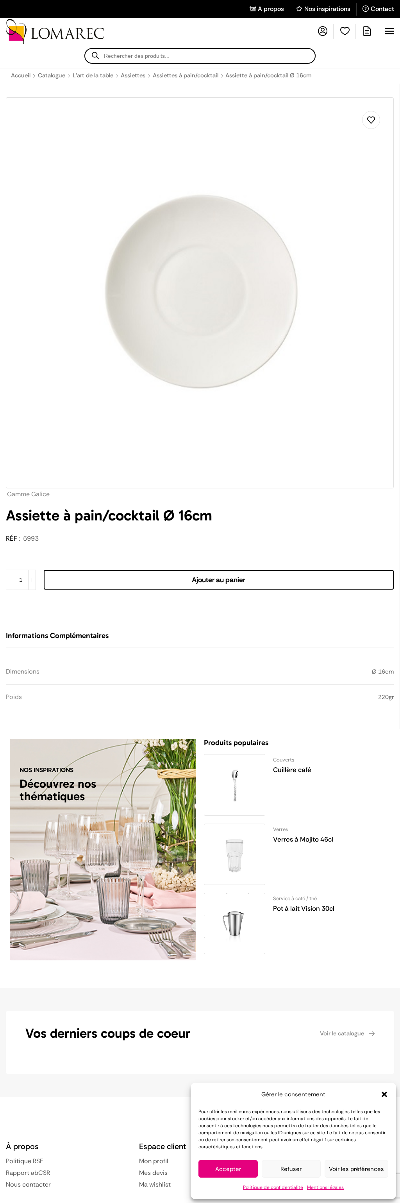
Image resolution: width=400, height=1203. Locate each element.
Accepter (228, 1169)
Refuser (291, 1169)
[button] (384, 1094)
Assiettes (133, 75)
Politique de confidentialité (273, 1187)
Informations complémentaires (57, 635)
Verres (280, 829)
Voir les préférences (356, 1169)
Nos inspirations (327, 9)
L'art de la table (93, 75)
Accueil (20, 75)
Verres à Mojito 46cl (303, 839)
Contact (382, 9)
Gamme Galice (28, 494)
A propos (271, 9)
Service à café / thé (295, 898)
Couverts (284, 759)
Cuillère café (292, 770)
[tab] (63, 639)
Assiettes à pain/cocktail (185, 75)
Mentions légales (325, 1187)
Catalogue (51, 75)
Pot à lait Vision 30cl (303, 908)
